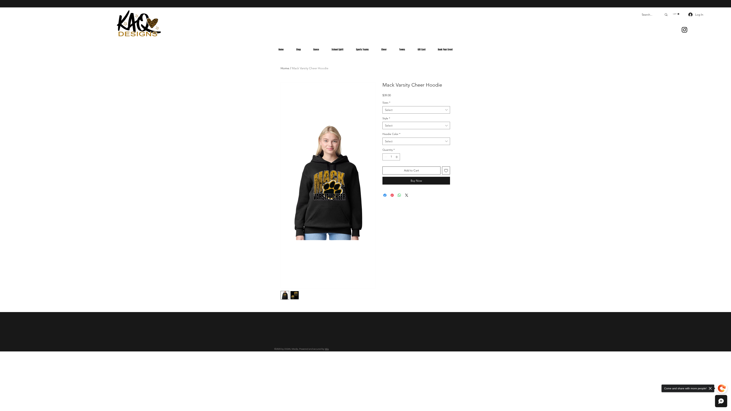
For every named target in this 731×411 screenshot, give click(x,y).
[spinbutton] (391, 157)
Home (285, 68)
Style (386, 118)
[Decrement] (385, 157)
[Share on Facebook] (385, 195)
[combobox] (416, 110)
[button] (676, 14)
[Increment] (397, 157)
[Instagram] (684, 29)
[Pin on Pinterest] (392, 195)
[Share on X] (406, 195)
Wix (327, 348)
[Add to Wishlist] (446, 170)
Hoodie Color (391, 134)
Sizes (386, 102)
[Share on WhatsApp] (399, 195)
